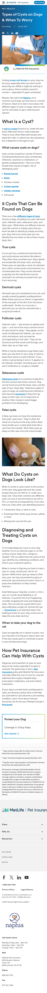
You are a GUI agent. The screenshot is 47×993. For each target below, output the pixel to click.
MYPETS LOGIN (7, 857)
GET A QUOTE (6, 852)
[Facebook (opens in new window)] (4, 877)
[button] (3, 2)
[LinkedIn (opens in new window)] (19, 877)
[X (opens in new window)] (12, 877)
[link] (3, 33)
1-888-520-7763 (9, 885)
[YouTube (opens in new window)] (27, 877)
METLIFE (5, 862)
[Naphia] (14, 932)
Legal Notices (27, 890)
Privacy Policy (8, 890)
